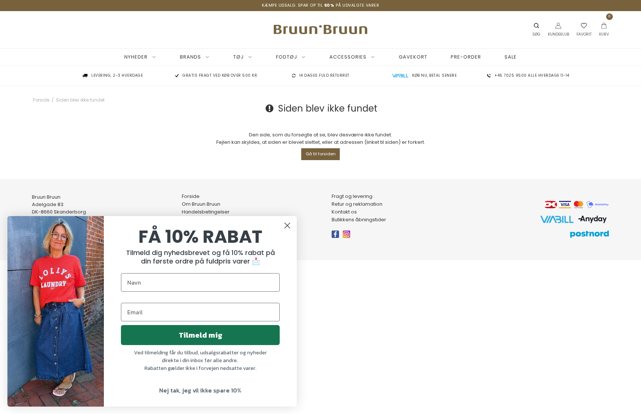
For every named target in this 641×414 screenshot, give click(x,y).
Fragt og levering (352, 196)
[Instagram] (348, 237)
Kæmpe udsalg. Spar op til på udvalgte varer (320, 5)
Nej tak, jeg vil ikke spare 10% (200, 390)
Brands (190, 56)
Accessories (347, 56)
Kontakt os (344, 212)
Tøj (238, 56)
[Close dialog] (287, 225)
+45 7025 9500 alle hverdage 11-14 (531, 75)
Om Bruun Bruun (201, 204)
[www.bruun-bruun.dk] (320, 29)
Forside (191, 196)
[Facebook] (337, 237)
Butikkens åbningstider (359, 220)
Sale (510, 56)
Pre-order (466, 56)
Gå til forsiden (321, 154)
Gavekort (413, 56)
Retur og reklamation (357, 204)
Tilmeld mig (200, 335)
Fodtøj (286, 56)
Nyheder (136, 56)
